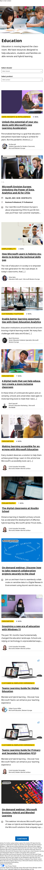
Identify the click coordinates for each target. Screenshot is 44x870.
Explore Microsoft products (34, 844)
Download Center (23, 846)
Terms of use (3, 869)
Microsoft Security (11, 854)
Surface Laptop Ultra (20, 843)
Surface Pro (3, 843)
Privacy (31, 867)
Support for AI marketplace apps (23, 857)
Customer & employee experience (18, 683)
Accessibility (7, 862)
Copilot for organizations (6, 844)
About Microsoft (4, 860)
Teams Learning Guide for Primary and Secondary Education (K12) (21, 751)
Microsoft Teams (9, 856)
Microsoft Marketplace (12, 859)
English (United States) (6, 864)
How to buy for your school (26, 851)
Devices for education (24, 849)
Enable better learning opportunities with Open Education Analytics (21, 320)
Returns (2, 848)
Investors (30, 860)
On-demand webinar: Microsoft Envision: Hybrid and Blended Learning (19, 812)
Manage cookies (37, 867)
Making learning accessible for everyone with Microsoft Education (21, 448)
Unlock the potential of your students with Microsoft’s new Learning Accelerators (20, 125)
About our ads (30, 869)
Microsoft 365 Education (12, 851)
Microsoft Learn (10, 857)
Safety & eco (17, 869)
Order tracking (8, 848)
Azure (36, 856)
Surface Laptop (10, 843)
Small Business (30, 856)
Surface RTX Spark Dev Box (33, 843)
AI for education (31, 852)
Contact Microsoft (23, 867)
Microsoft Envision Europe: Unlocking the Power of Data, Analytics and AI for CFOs (18, 189)
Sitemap (16, 867)
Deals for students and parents (18, 852)
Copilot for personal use (20, 844)
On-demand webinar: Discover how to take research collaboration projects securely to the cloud (21, 570)
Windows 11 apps (4, 846)
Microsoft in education (12, 849)
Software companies (24, 859)
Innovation (7, 376)
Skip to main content (5, 1)
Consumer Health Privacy (7, 867)
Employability (9, 249)
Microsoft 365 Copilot (20, 856)
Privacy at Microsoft (22, 860)
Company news (13, 860)
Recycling (23, 869)
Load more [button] (22, 838)
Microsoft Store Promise (30, 848)
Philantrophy (8, 503)
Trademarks (10, 869)
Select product (7, 76)
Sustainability (15, 862)
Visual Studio (33, 859)
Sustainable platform (12, 314)
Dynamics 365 (20, 854)
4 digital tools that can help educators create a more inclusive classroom (21, 384)
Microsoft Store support (34, 846)
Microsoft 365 (28, 854)
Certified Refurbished (18, 848)
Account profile (14, 846)
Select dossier (6, 68)
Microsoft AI (3, 854)
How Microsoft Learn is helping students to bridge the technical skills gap (22, 257)
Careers (40, 859)
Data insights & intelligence (16, 117)
